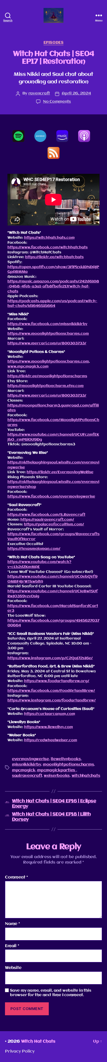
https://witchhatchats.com (49, 238)
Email (12, 946)
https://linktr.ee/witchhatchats (54, 257)
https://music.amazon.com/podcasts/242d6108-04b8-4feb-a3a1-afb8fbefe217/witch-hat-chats (53, 286)
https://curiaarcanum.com (49, 714)
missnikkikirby (26, 765)
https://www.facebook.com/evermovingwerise (51, 497)
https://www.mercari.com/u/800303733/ (46, 343)
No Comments (57, 102)
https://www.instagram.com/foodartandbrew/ (51, 700)
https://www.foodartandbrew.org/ (56, 681)
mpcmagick (23, 770)
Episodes (53, 43)
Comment (16, 877)
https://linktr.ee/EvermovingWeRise (60, 472)
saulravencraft (27, 776)
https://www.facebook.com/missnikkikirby (47, 324)
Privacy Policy (20, 1051)
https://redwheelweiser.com (50, 740)
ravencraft (39, 93)
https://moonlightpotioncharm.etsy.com (45, 386)
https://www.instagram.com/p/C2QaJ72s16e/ (50, 658)
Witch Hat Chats (38, 1041)
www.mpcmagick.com (28, 367)
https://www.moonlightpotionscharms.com (48, 334)
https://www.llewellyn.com (48, 727)
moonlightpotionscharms (68, 765)
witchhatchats (86, 776)
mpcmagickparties (56, 770)
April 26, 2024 (76, 93)
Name (12, 924)
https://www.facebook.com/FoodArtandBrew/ (51, 691)
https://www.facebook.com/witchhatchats (47, 247)
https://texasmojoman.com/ (33, 549)
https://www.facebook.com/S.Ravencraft (46, 515)
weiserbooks (57, 776)
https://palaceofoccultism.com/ (54, 524)
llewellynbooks (66, 759)
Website (13, 968)
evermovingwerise (30, 759)
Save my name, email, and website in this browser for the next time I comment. (50, 993)
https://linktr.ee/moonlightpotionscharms (47, 376)
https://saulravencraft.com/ (47, 520)
